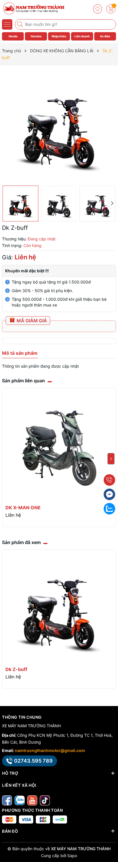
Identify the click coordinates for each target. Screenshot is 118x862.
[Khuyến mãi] (98, 9)
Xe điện (105, 36)
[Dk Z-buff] (59, 606)
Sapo (72, 855)
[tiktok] (45, 800)
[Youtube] (32, 800)
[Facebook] (7, 800)
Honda (13, 36)
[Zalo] (20, 800)
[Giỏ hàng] (110, 9)
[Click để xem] (59, 125)
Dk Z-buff (16, 669)
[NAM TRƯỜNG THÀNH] (33, 8)
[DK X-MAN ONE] (59, 445)
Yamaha (36, 36)
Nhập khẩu (59, 36)
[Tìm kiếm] (20, 24)
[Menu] (7, 24)
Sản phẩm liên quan (23, 380)
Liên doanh (82, 36)
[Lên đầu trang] (112, 848)
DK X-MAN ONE (23, 507)
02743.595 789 (33, 761)
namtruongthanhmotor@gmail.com (50, 750)
